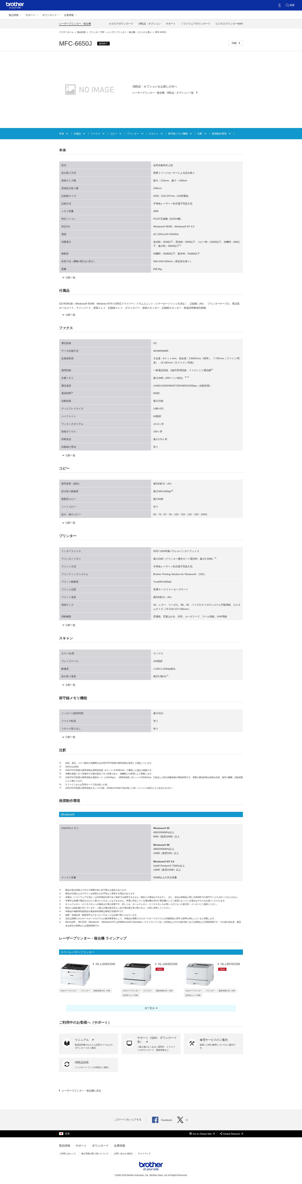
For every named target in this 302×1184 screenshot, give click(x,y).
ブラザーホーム (66, 32)
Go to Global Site (202, 1133)
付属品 (78, 133)
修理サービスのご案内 (214, 1039)
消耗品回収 (82, 1062)
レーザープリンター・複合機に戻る (81, 1090)
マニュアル (82, 1039)
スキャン (154, 133)
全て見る (149, 1008)
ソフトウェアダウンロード (195, 23)
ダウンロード (49, 15)
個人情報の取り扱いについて (95, 1153)
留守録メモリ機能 (178, 133)
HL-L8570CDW (230, 964)
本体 (62, 133)
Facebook (166, 1120)
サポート (30, 15)
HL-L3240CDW (105, 964)
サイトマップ (144, 1153)
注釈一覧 (70, 277)
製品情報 (14, 15)
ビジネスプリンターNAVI (229, 23)
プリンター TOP (97, 32)
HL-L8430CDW (167, 964)
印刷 (234, 43)
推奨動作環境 (219, 133)
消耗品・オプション (150, 23)
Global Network (232, 1133)
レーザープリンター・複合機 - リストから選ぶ (130, 32)
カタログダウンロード (121, 23)
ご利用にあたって (67, 1153)
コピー (114, 133)
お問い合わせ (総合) (123, 1153)
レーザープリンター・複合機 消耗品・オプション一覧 (163, 92)
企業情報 (69, 15)
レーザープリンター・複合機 (75, 23)
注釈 (200, 133)
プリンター (133, 133)
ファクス (96, 133)
